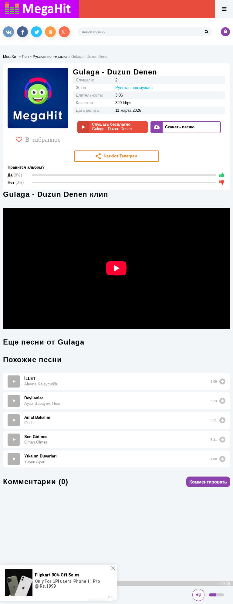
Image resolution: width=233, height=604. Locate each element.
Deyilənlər (33, 398)
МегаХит (10, 56)
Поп (25, 56)
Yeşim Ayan (34, 461)
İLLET (29, 378)
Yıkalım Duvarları (40, 456)
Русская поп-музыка (50, 56)
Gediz (29, 423)
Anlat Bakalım (37, 417)
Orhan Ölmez (36, 442)
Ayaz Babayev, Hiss (42, 403)
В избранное (42, 139)
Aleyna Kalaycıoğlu (41, 384)
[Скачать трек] (222, 381)
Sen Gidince (35, 436)
